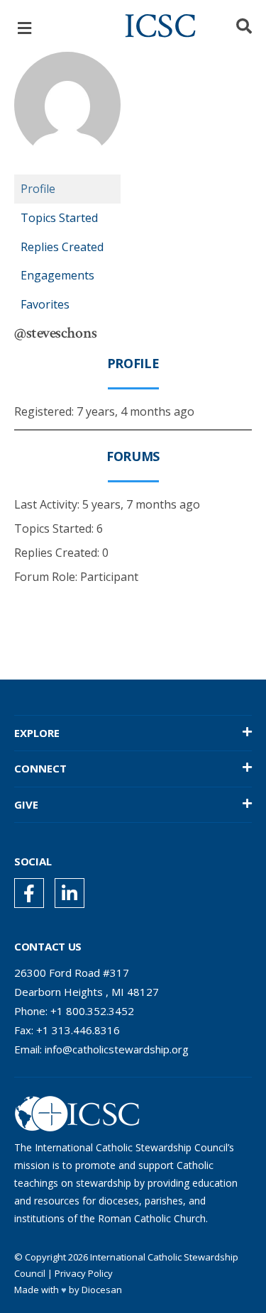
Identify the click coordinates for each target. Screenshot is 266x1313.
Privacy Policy (84, 1273)
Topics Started (59, 218)
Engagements (57, 275)
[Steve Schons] (67, 168)
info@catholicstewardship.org (117, 1049)
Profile (38, 188)
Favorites (45, 304)
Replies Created (62, 247)
